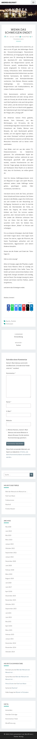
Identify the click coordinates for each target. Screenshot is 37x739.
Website (9, 420)
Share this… (30, 302)
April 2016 (8, 591)
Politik (13, 321)
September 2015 (10, 609)
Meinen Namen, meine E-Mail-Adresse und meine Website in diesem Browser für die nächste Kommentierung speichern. (18, 434)
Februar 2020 (9, 570)
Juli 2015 (8, 613)
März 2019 (8, 574)
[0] (8, 309)
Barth (8, 321)
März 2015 (8, 630)
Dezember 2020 (10, 561)
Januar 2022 (9, 557)
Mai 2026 (8, 527)
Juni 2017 (8, 587)
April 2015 (8, 626)
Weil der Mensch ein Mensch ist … (16, 492)
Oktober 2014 (10, 652)
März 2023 (8, 540)
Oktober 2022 (10, 548)
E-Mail (9, 411)
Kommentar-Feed (11, 719)
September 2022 (10, 553)
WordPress (28, 734)
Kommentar (11, 373)
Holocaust (9, 324)
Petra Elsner (9, 683)
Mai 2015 (8, 621)
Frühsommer (9, 500)
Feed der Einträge (11, 714)
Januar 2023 (9, 544)
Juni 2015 (8, 617)
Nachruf (8, 504)
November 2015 (10, 600)
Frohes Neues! (10, 509)
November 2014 (10, 647)
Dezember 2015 (10, 596)
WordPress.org (10, 723)
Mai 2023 (8, 535)
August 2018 (9, 578)
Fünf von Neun (10, 496)
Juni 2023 (8, 531)
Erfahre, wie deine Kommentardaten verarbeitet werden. (18, 454)
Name (8, 402)
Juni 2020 (8, 565)
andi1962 (25, 36)
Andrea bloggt (8, 2)
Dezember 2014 (10, 643)
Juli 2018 (8, 583)
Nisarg (21, 736)
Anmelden (8, 710)
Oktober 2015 (10, 604)
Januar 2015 (9, 639)
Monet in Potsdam (22, 692)
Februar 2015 (9, 634)
